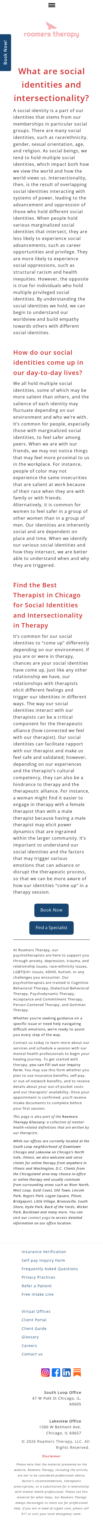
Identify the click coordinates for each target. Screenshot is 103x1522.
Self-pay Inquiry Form (43, 1260)
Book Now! (5, 53)
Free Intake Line (38, 1294)
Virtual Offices (36, 1311)
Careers (29, 1345)
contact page (39, 1217)
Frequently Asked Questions (50, 1268)
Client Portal (34, 1319)
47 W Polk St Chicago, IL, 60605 (56, 1398)
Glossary (30, 1336)
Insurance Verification (44, 1251)
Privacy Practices (38, 1277)
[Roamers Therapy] (51, 30)
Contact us (32, 1353)
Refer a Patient (37, 1285)
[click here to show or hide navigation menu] (51, 6)
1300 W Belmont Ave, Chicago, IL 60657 (60, 1427)
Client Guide (34, 1328)
